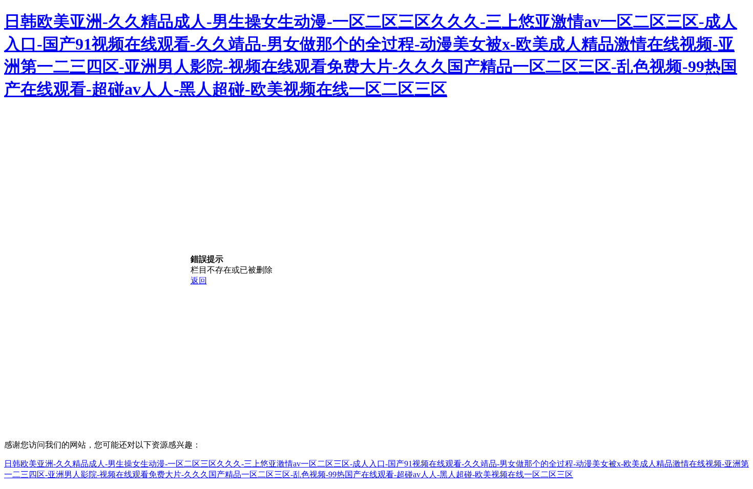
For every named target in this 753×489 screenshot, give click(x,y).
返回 (199, 280)
